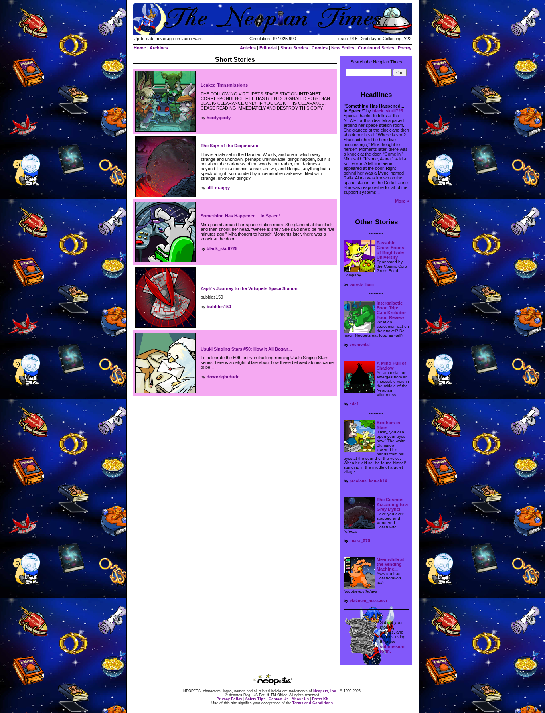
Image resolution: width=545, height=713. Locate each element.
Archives (159, 47)
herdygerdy (219, 117)
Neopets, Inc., (325, 691)
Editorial (268, 47)
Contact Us (278, 699)
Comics (320, 47)
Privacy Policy (229, 699)
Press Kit (320, 699)
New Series (342, 47)
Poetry (404, 47)
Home (140, 47)
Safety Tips (255, 699)
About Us (300, 699)
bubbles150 (219, 306)
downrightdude (223, 376)
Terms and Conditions (312, 703)
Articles (248, 47)
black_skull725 (222, 248)
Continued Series (376, 47)
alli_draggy (218, 187)
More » (402, 201)
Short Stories (294, 47)
